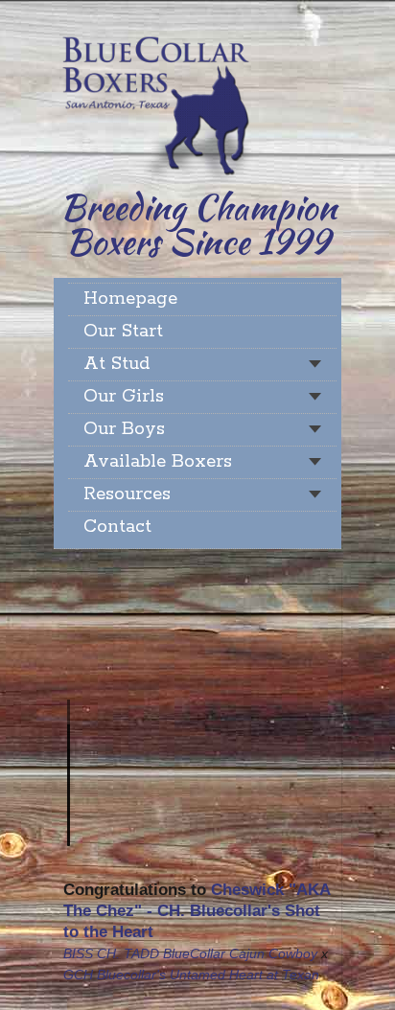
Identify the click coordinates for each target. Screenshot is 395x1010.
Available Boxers (157, 461)
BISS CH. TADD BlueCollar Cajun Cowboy (190, 953)
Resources (127, 494)
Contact (117, 527)
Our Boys (124, 429)
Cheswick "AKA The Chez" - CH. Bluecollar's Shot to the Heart (196, 911)
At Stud (116, 364)
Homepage (130, 298)
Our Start (123, 331)
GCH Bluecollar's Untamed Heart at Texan (191, 974)
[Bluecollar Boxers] (156, 102)
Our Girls (123, 396)
